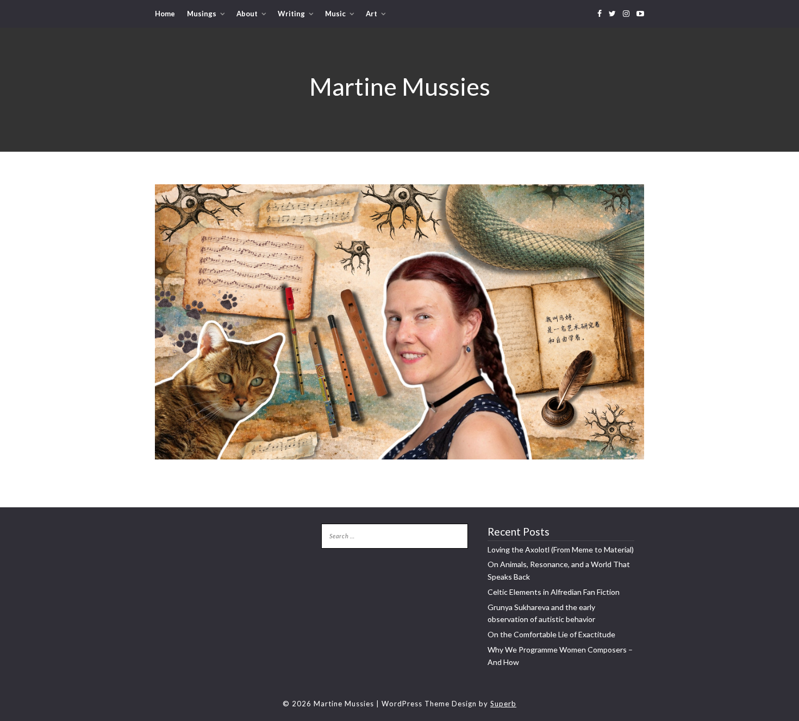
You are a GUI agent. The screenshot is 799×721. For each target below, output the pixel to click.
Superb (503, 703)
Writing (291, 13)
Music (335, 13)
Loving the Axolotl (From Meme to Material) (561, 549)
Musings (201, 13)
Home (165, 13)
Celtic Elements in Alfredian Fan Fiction (554, 591)
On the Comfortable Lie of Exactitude (551, 634)
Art (371, 13)
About (247, 13)
